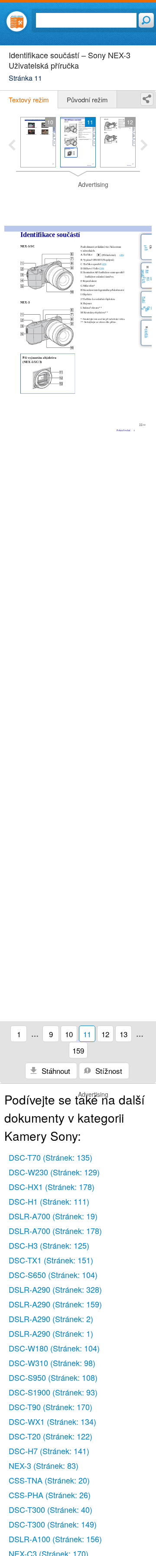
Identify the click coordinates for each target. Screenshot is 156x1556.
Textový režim (29, 99)
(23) (104, 263)
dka (145, 310)
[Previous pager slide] (12, 145)
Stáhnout (54, 1070)
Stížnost (107, 1070)
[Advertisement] (78, 202)
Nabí (144, 300)
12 (105, 1034)
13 (123, 1034)
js (147, 332)
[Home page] (16, 21)
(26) (122, 255)
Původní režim (87, 99)
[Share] (146, 99)
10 (69, 1034)
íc (144, 280)
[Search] (146, 20)
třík (147, 335)
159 (78, 1050)
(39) (101, 268)
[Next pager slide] (144, 145)
